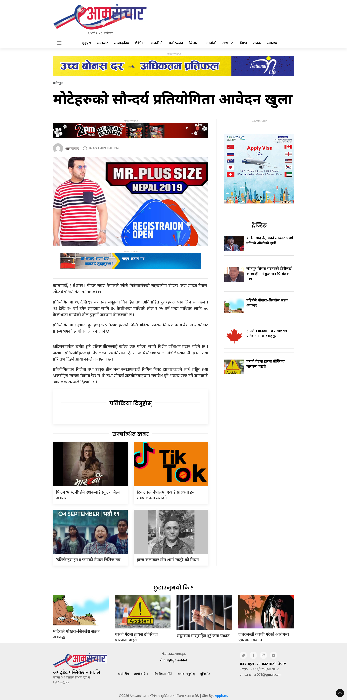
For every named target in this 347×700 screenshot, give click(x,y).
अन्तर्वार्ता (209, 43)
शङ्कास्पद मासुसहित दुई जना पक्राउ (203, 635)
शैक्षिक (140, 43)
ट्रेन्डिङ (259, 225)
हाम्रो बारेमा (141, 674)
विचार (193, 43)
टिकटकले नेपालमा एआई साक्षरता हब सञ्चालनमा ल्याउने (166, 494)
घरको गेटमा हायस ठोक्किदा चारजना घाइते (136, 637)
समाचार (102, 43)
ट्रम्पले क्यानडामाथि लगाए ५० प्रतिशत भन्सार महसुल (266, 333)
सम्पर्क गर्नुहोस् (186, 674)
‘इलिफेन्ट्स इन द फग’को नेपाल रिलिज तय (88, 559)
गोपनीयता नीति (162, 674)
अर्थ (225, 43)
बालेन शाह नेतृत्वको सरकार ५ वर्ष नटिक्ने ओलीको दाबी (269, 240)
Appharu (221, 695)
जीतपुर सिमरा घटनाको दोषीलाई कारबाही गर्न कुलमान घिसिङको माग (269, 273)
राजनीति (157, 43)
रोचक (257, 43)
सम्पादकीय (121, 43)
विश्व (243, 43)
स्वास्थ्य (272, 43)
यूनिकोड (205, 674)
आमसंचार (72, 148)
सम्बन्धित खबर (130, 434)
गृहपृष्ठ (86, 43)
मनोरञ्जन (176, 43)
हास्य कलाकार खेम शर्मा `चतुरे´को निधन (168, 559)
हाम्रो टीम (123, 674)
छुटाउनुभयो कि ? (174, 587)
